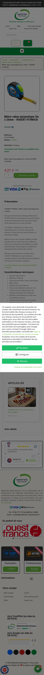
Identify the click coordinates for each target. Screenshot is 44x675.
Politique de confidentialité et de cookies (28, 367)
